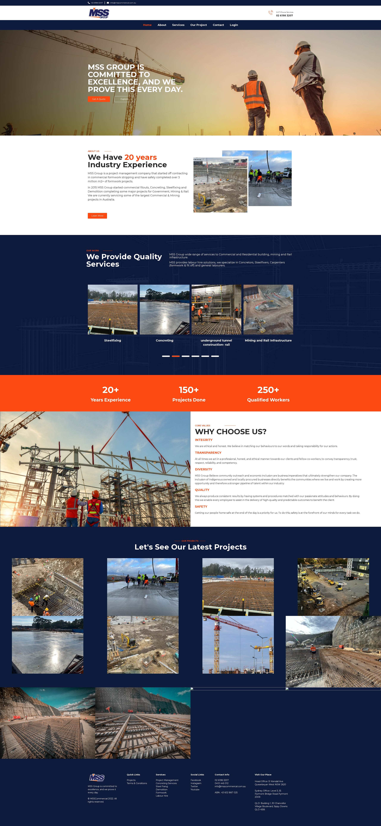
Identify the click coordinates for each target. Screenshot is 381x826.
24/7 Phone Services (284, 12)
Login (234, 25)
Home (147, 25)
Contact (218, 25)
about (162, 25)
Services (178, 25)
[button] (166, 356)
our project (198, 25)
